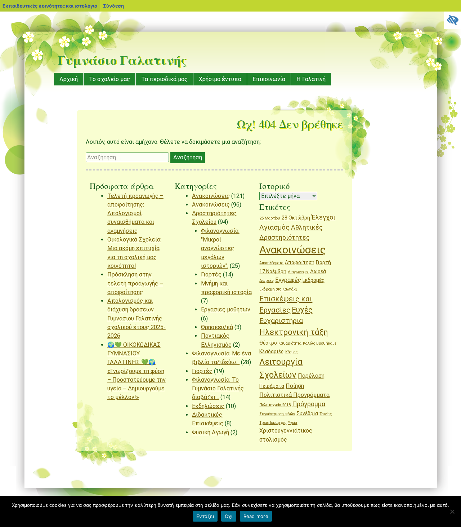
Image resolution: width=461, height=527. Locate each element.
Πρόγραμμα (308, 404)
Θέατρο (268, 343)
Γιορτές (211, 274)
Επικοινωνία (268, 79)
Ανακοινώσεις (211, 195)
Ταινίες (325, 414)
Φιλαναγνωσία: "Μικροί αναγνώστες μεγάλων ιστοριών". (220, 248)
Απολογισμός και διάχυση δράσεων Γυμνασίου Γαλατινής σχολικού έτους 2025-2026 (136, 318)
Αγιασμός (274, 227)
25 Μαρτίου (269, 218)
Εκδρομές (314, 280)
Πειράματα (271, 386)
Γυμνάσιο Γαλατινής (122, 59)
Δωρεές (266, 280)
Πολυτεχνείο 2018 (275, 405)
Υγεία (292, 422)
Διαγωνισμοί (298, 272)
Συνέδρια (307, 413)
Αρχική (68, 79)
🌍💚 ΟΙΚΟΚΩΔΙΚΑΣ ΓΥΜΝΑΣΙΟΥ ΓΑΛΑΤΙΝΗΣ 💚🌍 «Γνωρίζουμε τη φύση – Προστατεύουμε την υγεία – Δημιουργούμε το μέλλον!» (136, 371)
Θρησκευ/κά (217, 327)
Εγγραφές (288, 279)
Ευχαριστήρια (281, 320)
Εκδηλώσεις (208, 406)
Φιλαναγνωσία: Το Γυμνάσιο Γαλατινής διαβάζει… (218, 388)
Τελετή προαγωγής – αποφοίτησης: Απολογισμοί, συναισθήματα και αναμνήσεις (135, 213)
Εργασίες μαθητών (225, 309)
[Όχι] (452, 511)
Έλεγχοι (323, 217)
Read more (255, 516)
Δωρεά (318, 271)
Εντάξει (205, 516)
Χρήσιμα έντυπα (220, 79)
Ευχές (302, 309)
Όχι (229, 516)
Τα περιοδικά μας (164, 79)
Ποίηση (295, 385)
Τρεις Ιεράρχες (272, 422)
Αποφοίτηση (299, 262)
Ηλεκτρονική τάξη (293, 332)
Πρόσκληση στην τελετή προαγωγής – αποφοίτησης (135, 283)
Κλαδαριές (271, 351)
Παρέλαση (311, 375)
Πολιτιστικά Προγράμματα (294, 394)
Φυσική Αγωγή (210, 432)
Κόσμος (291, 352)
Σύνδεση (113, 6)
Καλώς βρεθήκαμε (319, 343)
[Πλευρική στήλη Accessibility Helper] (452, 20)
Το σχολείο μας (109, 79)
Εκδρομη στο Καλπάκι (278, 289)
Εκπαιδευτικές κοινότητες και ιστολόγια (50, 6)
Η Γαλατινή (311, 79)
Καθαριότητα (289, 343)
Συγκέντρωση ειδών (277, 414)
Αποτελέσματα (271, 263)
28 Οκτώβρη (296, 218)
